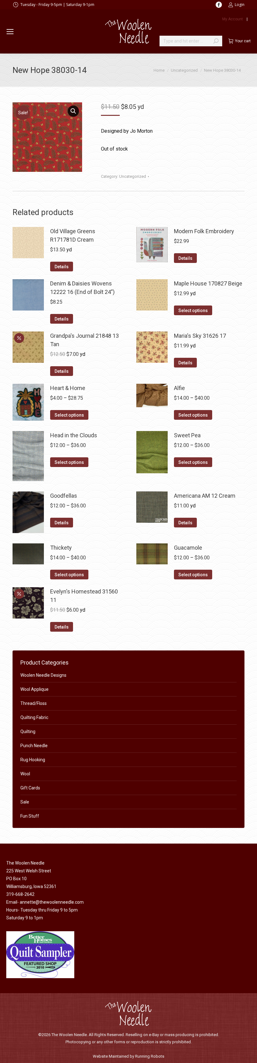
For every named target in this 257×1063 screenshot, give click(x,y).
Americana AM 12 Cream (204, 495)
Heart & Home (67, 388)
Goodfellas (63, 495)
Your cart (243, 41)
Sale (24, 801)
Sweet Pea (187, 435)
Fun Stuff (29, 816)
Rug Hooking (32, 759)
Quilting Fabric (34, 717)
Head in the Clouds (73, 435)
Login (239, 4)
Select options (193, 310)
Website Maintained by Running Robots (128, 1056)
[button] (73, 111)
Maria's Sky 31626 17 (200, 335)
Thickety (61, 547)
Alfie (179, 388)
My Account (232, 19)
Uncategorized (132, 176)
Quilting (27, 731)
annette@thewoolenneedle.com (52, 902)
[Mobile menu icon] (10, 31)
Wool (25, 773)
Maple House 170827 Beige (208, 283)
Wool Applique (34, 689)
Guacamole (188, 547)
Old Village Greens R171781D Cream (72, 235)
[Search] (215, 41)
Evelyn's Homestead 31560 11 (84, 595)
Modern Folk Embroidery (204, 231)
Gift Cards (30, 787)
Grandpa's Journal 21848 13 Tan (84, 339)
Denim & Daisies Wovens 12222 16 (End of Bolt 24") (82, 287)
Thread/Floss (33, 703)
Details (62, 266)
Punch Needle (34, 745)
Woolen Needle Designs (43, 675)
